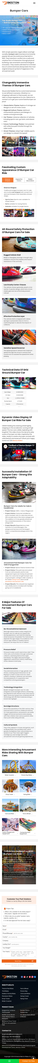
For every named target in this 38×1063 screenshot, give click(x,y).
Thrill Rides (5, 991)
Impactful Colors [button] (19, 180)
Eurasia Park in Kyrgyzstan (25, 1011)
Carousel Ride (10, 814)
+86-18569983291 (14, 1037)
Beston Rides (17, 441)
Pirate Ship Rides (27, 775)
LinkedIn (15, 878)
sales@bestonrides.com (14, 1034)
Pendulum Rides (7, 996)
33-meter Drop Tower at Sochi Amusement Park (9, 1023)
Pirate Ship (23, 991)
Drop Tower (10, 794)
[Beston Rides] (10, 3)
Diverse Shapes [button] (7, 180)
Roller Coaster (10, 775)
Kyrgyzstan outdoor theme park (8, 1011)
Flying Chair (24, 998)
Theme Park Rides (8, 988)
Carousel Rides (25, 993)
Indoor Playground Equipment (10, 833)
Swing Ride (27, 794)
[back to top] (33, 1058)
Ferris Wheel (27, 814)
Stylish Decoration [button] (30, 180)
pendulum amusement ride (14, 581)
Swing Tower (24, 996)
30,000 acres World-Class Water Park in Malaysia (8, 1016)
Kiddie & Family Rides (9, 993)
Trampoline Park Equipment (27, 833)
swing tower (16, 579)
